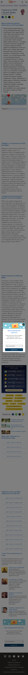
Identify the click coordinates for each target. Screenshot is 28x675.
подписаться (14, 349)
